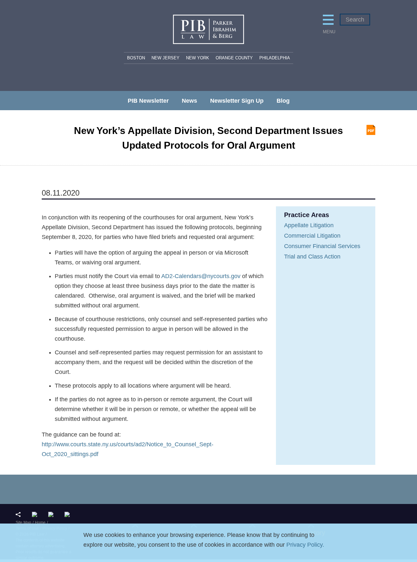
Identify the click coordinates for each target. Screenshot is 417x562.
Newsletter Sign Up (237, 100)
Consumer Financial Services (322, 246)
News (189, 100)
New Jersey (165, 57)
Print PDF (371, 130)
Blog (283, 100)
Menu (328, 31)
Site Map (23, 522)
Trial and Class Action (312, 256)
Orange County (234, 57)
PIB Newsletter (148, 100)
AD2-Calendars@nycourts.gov (200, 276)
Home (40, 522)
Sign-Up (69, 514)
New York (197, 57)
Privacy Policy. (305, 544)
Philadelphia (274, 57)
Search (355, 19)
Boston (136, 57)
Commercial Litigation (312, 235)
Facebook (52, 514)
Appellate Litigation (309, 225)
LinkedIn (36, 514)
